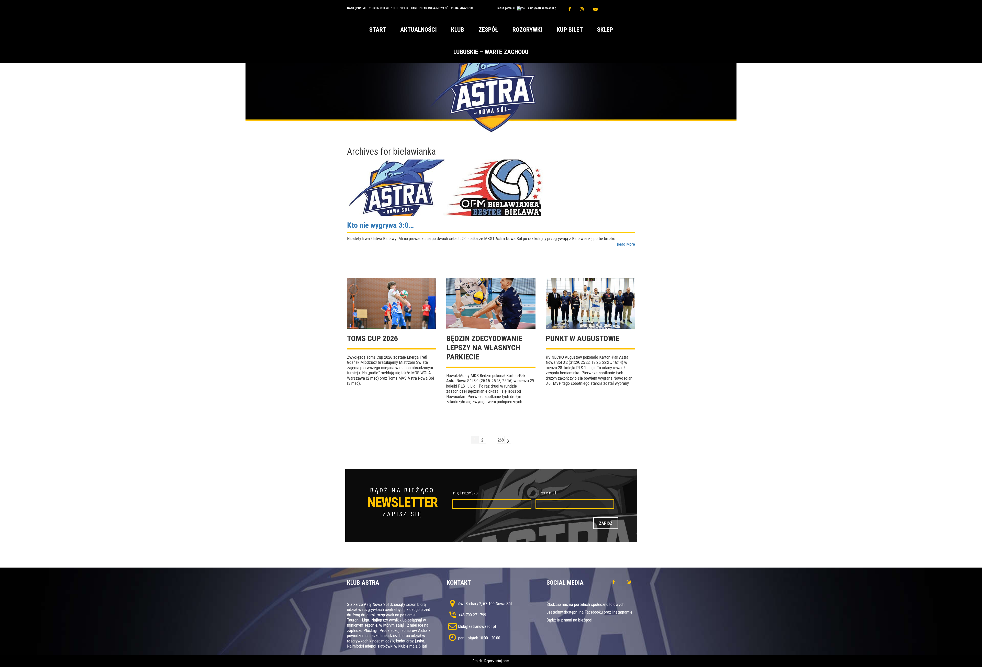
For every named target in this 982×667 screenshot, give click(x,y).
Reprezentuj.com (496, 661)
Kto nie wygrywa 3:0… (380, 225)
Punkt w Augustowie (583, 338)
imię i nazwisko (465, 492)
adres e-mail (545, 492)
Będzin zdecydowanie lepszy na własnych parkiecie (484, 347)
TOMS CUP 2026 (372, 338)
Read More (626, 244)
